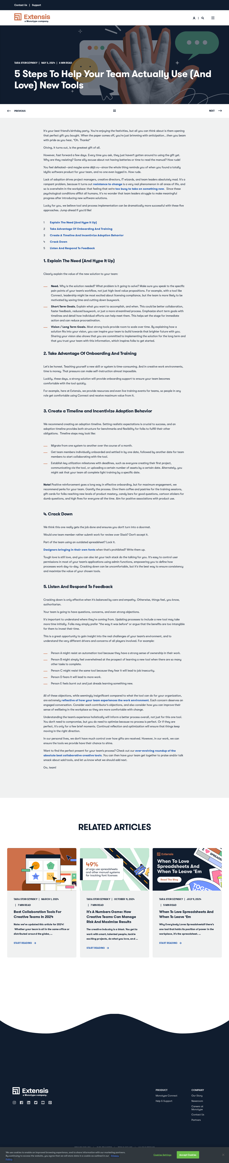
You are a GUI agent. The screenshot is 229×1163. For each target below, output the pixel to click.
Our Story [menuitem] (197, 1095)
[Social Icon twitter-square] (35, 1102)
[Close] (223, 1155)
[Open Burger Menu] (212, 18)
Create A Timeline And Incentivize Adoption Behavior (87, 235)
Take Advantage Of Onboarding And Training (81, 229)
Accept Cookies (187, 1154)
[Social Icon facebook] (21, 1102)
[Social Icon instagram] (15, 1102)
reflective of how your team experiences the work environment (105, 700)
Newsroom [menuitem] (197, 1101)
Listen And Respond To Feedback (73, 248)
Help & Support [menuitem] (164, 1101)
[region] (114, 1155)
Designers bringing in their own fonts (69, 550)
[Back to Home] (32, 17)
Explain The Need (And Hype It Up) (73, 222)
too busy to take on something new (139, 189)
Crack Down (58, 242)
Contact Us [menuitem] (20, 5)
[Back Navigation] (114, 111)
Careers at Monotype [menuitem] (197, 1108)
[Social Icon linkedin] (28, 1102)
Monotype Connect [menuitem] (166, 1095)
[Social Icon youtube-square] (43, 1102)
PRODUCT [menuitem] (161, 1090)
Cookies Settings (162, 1154)
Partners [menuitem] (196, 1119)
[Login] (194, 17)
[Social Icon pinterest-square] (50, 1102)
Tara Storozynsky (25, 62)
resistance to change (107, 184)
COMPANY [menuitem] (197, 1090)
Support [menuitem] (36, 5)
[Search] (202, 17)
